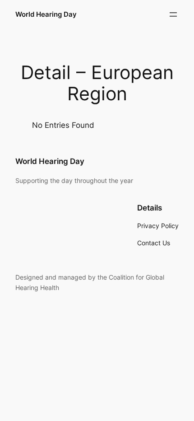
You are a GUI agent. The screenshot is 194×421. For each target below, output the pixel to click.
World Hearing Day (46, 14)
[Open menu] (173, 14)
